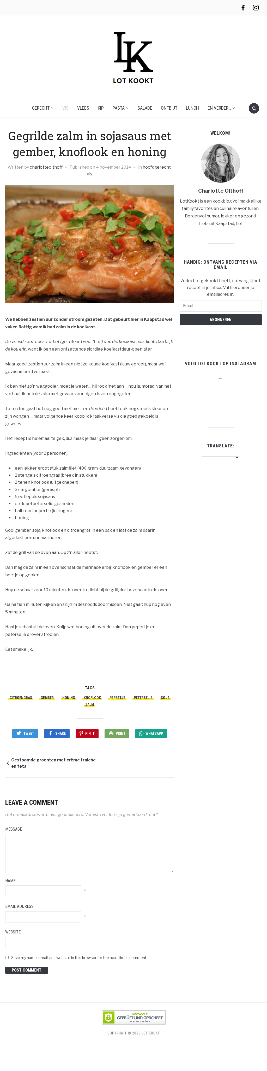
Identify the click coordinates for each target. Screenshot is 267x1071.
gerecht (41, 108)
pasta (118, 108)
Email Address (19, 906)
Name (10, 880)
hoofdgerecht (157, 167)
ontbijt (169, 108)
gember (47, 698)
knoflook (92, 698)
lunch (192, 108)
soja (165, 698)
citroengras (21, 698)
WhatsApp (154, 733)
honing (68, 698)
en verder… (219, 108)
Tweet (28, 733)
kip (101, 108)
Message (13, 829)
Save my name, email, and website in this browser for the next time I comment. (79, 957)
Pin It (90, 733)
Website (13, 932)
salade (144, 108)
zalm (89, 704)
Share (60, 733)
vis (65, 108)
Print (120, 733)
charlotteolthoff (46, 167)
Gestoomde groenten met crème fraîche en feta (53, 763)
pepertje (117, 698)
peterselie (143, 698)
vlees (83, 108)
